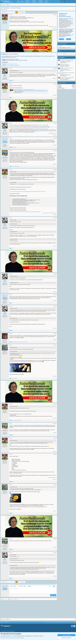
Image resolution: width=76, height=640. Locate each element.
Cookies (3, 622)
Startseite (18, 1)
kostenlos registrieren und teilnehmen (13, 65)
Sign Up (68, 39)
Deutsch (7, 622)
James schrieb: (13, 239)
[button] (22, 1)
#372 (55, 333)
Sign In (61, 39)
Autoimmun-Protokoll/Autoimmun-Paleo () (40, 128)
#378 (55, 484)
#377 (55, 454)
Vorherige (3, 12)
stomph (73, 88)
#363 (55, 83)
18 (14, 12)
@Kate (16, 16)
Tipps (73, 622)
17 (11, 12)
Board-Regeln (68, 622)
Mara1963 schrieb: (13, 70)
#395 (31, 288)
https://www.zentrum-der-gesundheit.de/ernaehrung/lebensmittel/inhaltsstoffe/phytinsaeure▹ (25, 211)
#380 (55, 552)
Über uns (46, 622)
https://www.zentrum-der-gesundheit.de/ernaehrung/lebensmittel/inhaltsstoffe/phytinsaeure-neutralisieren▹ (28, 191)
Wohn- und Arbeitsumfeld (64, 79)
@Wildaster (11, 425)
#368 (55, 217)
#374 (55, 404)
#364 (55, 123)
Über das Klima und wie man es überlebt (67, 77)
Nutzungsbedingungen (57, 622)
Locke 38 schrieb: (13, 558)
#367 (55, 169)
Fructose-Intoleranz (63, 62)
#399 (18, 313)
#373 (55, 345)
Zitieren (55, 28)
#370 (55, 294)
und (14, 147)
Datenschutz (63, 622)
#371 (55, 306)
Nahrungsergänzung (63, 75)
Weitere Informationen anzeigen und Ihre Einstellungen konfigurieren (12, 637)
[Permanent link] (27, 195)
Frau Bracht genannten (42, 125)
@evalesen (17, 184)
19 (16, 12)
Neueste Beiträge (61, 57)
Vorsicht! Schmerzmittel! (64, 64)
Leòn (3, 9)
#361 (55, 14)
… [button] (9, 12)
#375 (55, 423)
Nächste (22, 12)
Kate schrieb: (12, 171)
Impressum (50, 622)
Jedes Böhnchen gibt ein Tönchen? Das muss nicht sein (24, 89)
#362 (55, 68)
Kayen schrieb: (12, 231)
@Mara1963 (12, 429)
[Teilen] (54, 14)
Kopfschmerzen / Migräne (64, 66)
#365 (55, 138)
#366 (55, 150)
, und (15, 166)
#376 (55, 438)
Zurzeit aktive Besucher (62, 43)
